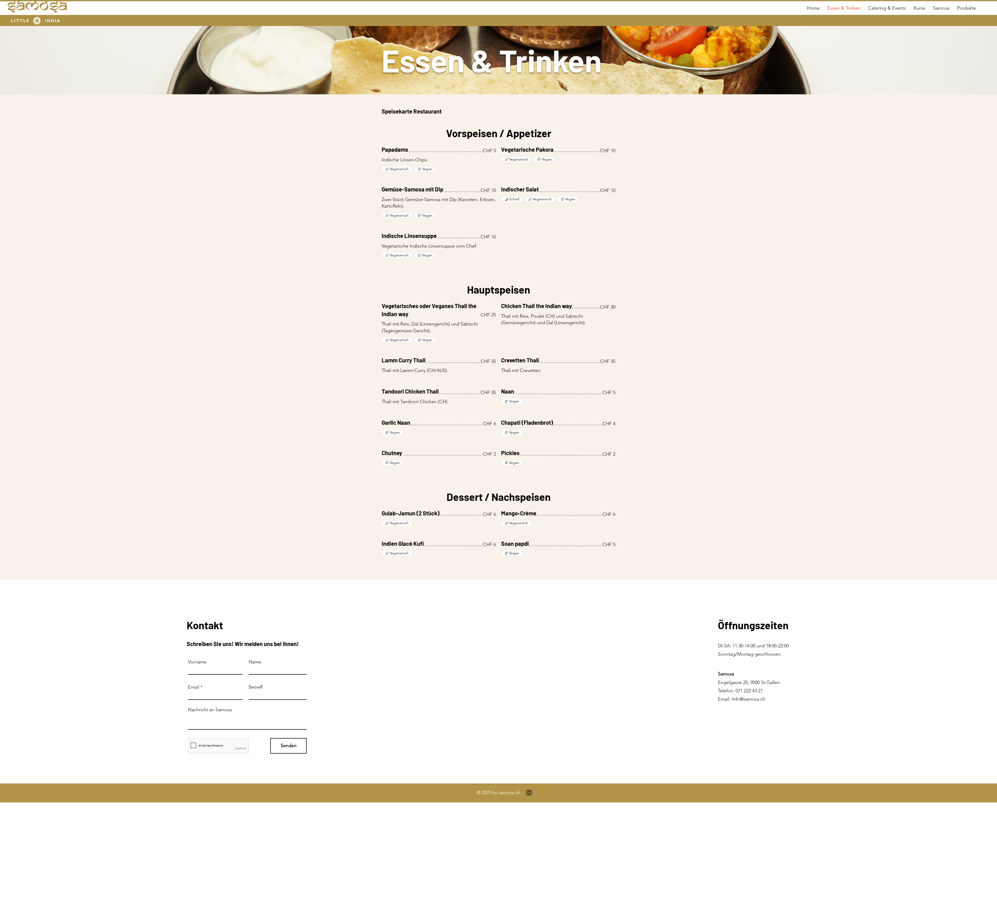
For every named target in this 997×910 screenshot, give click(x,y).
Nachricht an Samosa (210, 709)
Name (255, 662)
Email (193, 687)
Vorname (197, 662)
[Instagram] (529, 792)
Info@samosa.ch (748, 699)
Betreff (255, 687)
